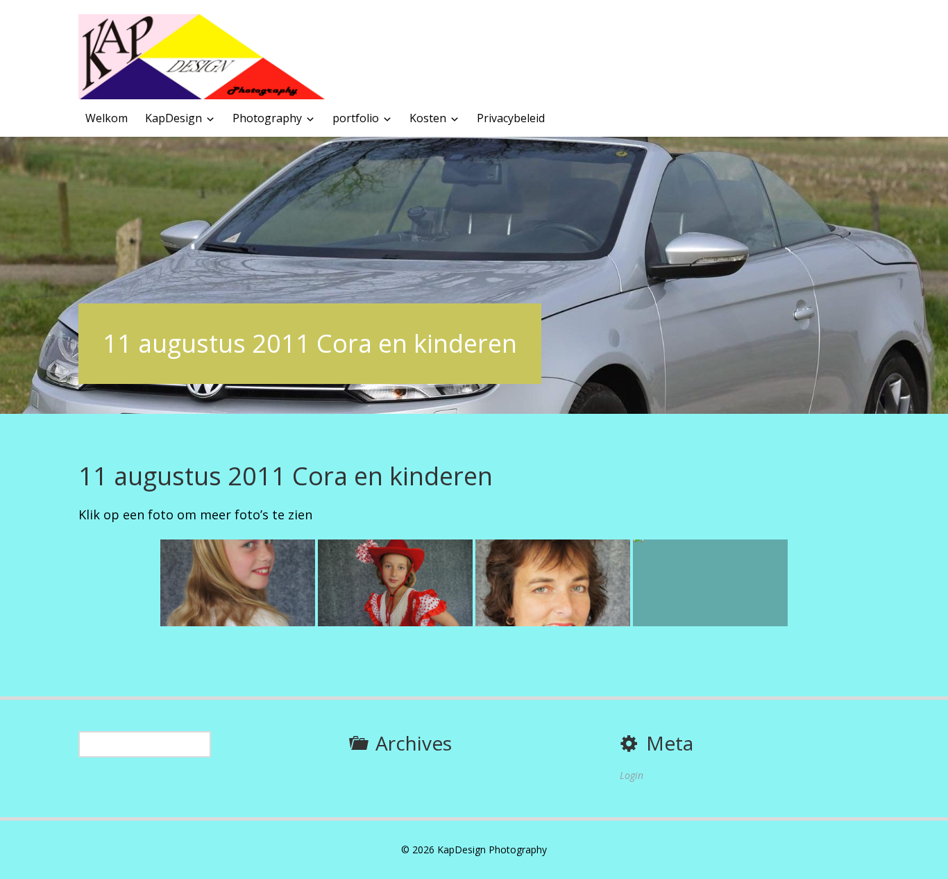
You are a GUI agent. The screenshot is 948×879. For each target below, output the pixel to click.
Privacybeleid (511, 118)
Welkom (106, 118)
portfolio (355, 118)
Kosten (427, 118)
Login (631, 775)
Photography (267, 118)
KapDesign (173, 118)
